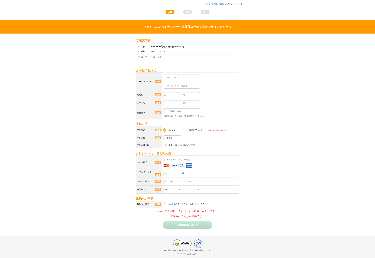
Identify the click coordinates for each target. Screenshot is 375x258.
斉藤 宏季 (156, 57)
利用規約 (173, 204)
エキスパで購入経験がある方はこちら (222, 4)
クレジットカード (175, 130)
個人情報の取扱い (189, 204)
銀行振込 (209, 130)
